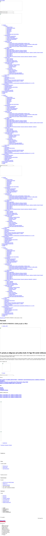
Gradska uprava (7, 41)
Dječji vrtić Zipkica (12, 69)
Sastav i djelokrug (10, 58)
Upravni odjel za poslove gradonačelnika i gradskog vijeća (19, 43)
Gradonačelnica (7, 35)
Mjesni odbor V (9, 54)
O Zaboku (4, 24)
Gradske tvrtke (9, 63)
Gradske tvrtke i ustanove (9, 62)
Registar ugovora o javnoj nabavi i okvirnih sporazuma (14, 79)
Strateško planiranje (7, 88)
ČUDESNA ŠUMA (4, 390)
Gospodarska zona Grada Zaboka (13, 34)
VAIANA (2, 389)
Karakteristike (9, 29)
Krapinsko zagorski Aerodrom (14, 64)
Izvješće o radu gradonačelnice (12, 38)
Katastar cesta (6, 89)
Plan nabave (6, 78)
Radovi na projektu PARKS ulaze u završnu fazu (10, 383)
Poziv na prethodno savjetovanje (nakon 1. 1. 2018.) (13, 151)
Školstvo (8, 33)
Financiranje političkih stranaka (12, 61)
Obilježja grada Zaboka (11, 28)
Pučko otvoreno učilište (13, 70)
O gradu (5, 96)
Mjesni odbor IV (10, 53)
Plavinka (10, 67)
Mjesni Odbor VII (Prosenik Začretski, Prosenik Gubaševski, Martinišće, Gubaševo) (22, 56)
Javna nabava (4, 75)
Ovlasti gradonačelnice (11, 37)
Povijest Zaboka (9, 97)
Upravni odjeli (9, 42)
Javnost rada (9, 40)
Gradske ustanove (10, 68)
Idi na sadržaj (2, 0)
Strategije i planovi (5, 84)
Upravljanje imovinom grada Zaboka (11, 87)
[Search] (13, 165)
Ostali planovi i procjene (8, 90)
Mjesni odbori (6, 48)
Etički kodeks (9, 47)
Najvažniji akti (4, 92)
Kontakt (3, 93)
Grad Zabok (7, 517)
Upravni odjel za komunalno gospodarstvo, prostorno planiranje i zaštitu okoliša (23, 44)
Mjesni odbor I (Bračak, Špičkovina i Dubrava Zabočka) (17, 50)
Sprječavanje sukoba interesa (9, 77)
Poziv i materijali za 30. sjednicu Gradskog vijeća (10, 397)
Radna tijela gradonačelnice (11, 39)
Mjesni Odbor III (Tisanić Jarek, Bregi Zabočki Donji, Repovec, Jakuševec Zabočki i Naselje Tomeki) (25, 52)
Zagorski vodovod (12, 66)
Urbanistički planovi (8, 86)
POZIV (1, 387)
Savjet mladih (6, 74)
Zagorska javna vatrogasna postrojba (15, 72)
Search (1, 11)
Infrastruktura (9, 31)
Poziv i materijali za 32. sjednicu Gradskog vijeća (10, 394)
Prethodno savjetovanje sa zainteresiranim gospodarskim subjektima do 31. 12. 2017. (19, 83)
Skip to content (2, 520)
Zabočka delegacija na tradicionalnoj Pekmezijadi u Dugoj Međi (14, 382)
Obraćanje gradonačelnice (11, 36)
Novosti (3, 317)
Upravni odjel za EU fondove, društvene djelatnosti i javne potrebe (21, 46)
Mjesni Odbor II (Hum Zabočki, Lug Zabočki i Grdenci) (17, 51)
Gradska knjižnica (12, 71)
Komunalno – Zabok (12, 65)
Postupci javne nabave (8, 152)
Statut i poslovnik (10, 59)
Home (1, 317)
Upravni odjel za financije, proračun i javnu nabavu (18, 45)
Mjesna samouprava (10, 49)
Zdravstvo (8, 32)
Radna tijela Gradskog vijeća (12, 60)
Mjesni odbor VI (10, 55)
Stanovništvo (9, 30)
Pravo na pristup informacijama (7, 91)
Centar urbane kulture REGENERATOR (16, 73)
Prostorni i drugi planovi (8, 85)
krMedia (44, 518)
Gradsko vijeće (7, 57)
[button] (3, 521)
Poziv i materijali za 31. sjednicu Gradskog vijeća (10, 396)
